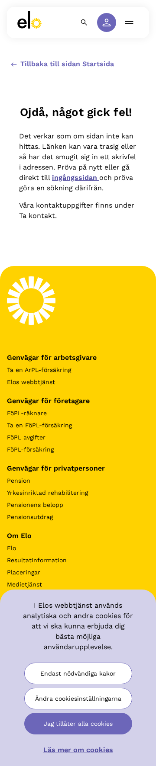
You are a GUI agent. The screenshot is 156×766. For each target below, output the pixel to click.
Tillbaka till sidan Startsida (66, 64)
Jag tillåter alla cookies (78, 723)
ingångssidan (75, 177)
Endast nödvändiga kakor (78, 673)
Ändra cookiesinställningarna (78, 698)
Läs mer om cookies (78, 750)
